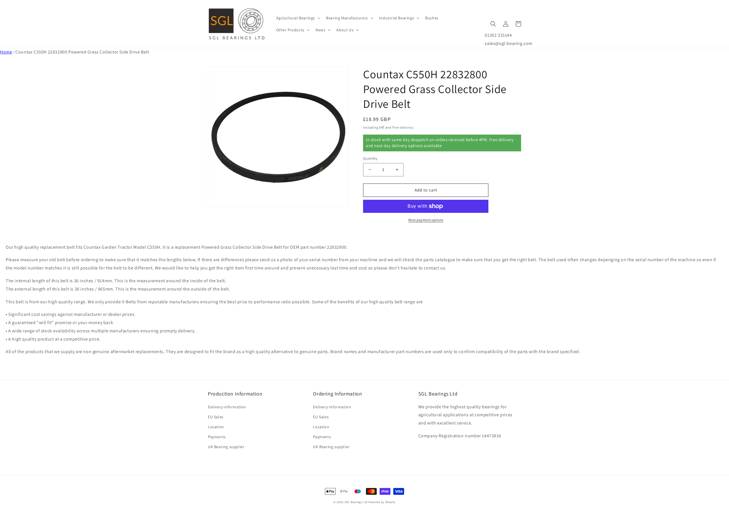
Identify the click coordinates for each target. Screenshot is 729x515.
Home (6, 52)
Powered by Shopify (382, 502)
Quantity (370, 158)
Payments (217, 436)
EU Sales (216, 416)
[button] (298, 18)
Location (216, 426)
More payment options (425, 220)
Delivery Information (227, 406)
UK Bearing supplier (226, 446)
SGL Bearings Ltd (356, 502)
